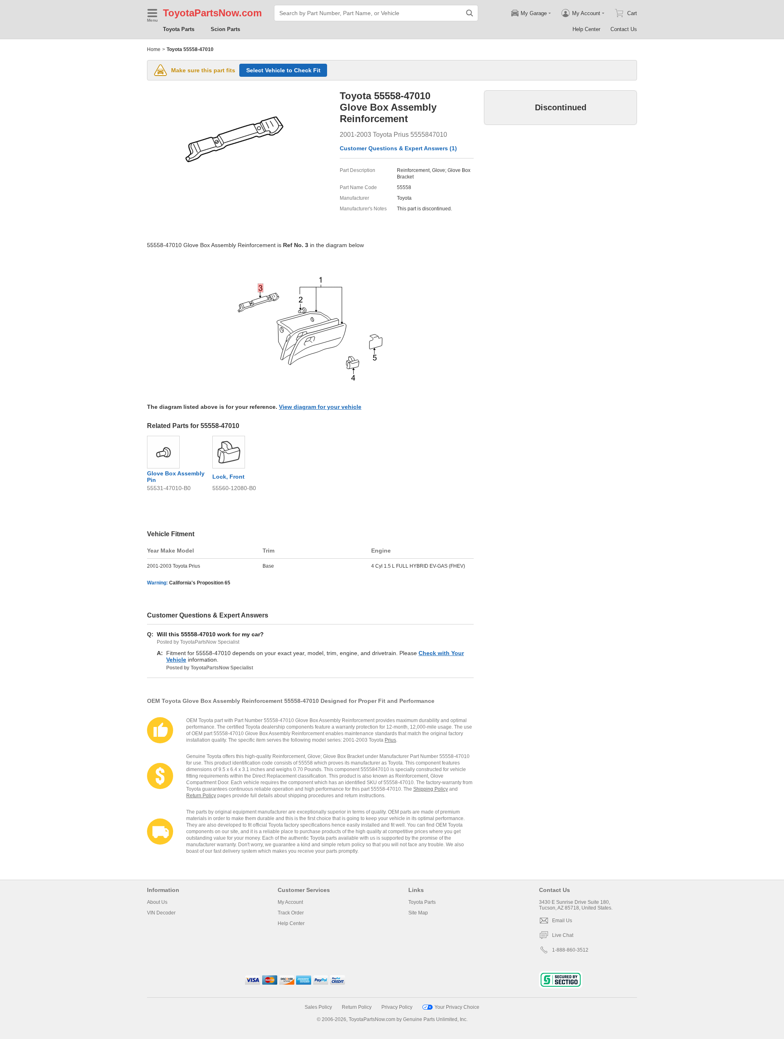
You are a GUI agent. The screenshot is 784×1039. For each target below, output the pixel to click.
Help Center (586, 29)
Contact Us (623, 29)
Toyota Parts (178, 29)
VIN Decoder (161, 913)
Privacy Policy (396, 1007)
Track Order (291, 913)
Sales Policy (318, 1007)
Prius (390, 740)
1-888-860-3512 (570, 950)
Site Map (418, 913)
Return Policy (201, 795)
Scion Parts (225, 29)
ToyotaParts (190, 12)
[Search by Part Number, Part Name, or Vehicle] (469, 13)
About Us (157, 902)
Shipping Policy (430, 789)
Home (153, 49)
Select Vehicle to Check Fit (283, 70)
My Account (290, 902)
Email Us (562, 920)
